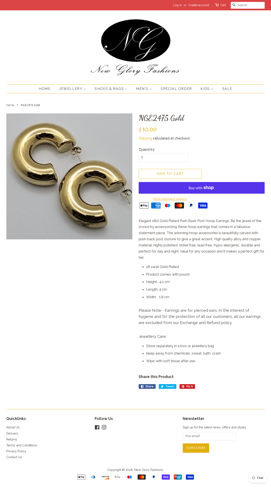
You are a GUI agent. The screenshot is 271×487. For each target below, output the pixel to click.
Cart (223, 5)
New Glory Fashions (148, 470)
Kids (205, 89)
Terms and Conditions (21, 445)
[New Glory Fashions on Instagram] (104, 428)
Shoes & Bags (110, 89)
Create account (198, 5)
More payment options (170, 199)
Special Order (176, 89)
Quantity (147, 149)
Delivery (12, 433)
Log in (177, 5)
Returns (11, 439)
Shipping (145, 138)
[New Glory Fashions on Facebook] (97, 428)
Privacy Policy (16, 451)
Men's (142, 89)
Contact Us (14, 457)
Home (44, 89)
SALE (227, 89)
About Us (13, 427)
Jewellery (71, 89)
